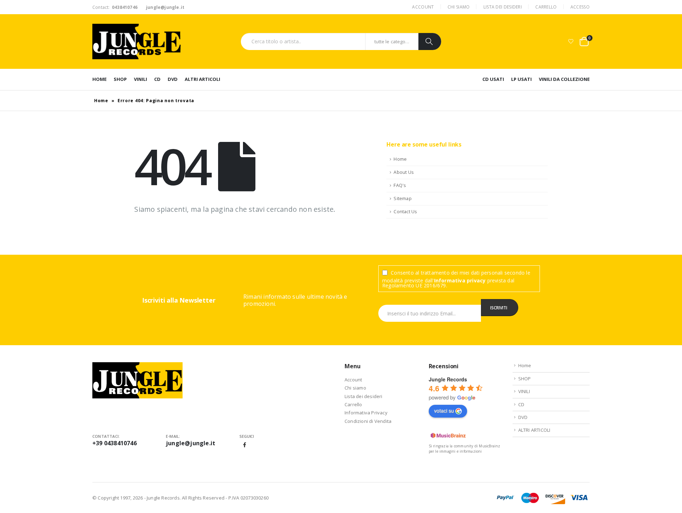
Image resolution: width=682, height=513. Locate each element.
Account (423, 7)
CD (157, 79)
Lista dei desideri (502, 7)
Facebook (244, 445)
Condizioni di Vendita (368, 421)
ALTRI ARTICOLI (202, 79)
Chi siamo (459, 7)
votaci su (444, 410)
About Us (404, 172)
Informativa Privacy (366, 412)
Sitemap (402, 198)
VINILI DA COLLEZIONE (564, 79)
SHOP (120, 79)
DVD (173, 79)
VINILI (140, 79)
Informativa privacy (460, 280)
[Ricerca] (429, 41)
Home (99, 79)
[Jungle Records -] (136, 41)
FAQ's (400, 185)
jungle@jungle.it (190, 443)
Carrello (546, 7)
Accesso (580, 7)
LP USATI (521, 79)
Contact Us (405, 212)
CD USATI (493, 79)
